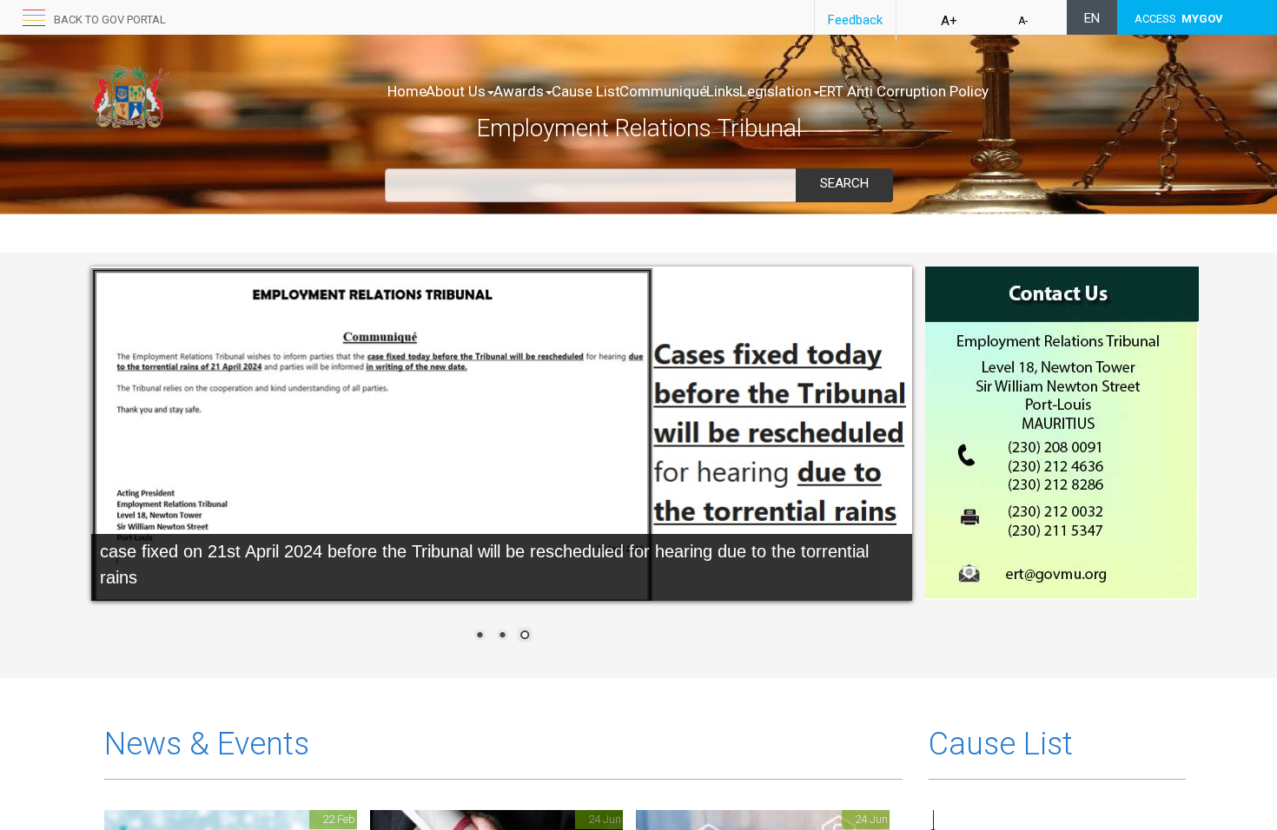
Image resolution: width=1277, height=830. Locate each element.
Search (844, 183)
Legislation (775, 91)
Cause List (586, 91)
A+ (949, 21)
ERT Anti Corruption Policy (904, 91)
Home (407, 91)
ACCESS (1179, 18)
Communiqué (663, 91)
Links (723, 91)
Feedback (855, 20)
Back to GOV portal (110, 19)
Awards (518, 91)
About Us (456, 91)
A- (1023, 21)
